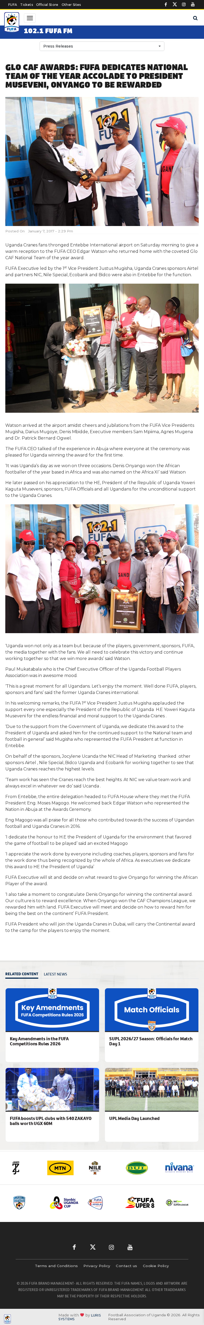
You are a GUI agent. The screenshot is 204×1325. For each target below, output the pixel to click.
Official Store (47, 5)
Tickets (26, 5)
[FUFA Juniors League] (80, 1202)
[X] (175, 4)
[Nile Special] (100, 1168)
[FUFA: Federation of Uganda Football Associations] (12, 23)
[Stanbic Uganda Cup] (42, 1202)
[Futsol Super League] (156, 1202)
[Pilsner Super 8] (118, 1202)
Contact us (126, 1266)
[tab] (23, 974)
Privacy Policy (96, 1266)
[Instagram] (184, 4)
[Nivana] (178, 1168)
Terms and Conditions (56, 1266)
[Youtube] (193, 4)
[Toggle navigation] (30, 18)
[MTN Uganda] (61, 1168)
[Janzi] (23, 1168)
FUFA (12, 5)
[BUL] (139, 1168)
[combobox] (102, 46)
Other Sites (71, 5)
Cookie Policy (156, 1266)
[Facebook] (166, 4)
